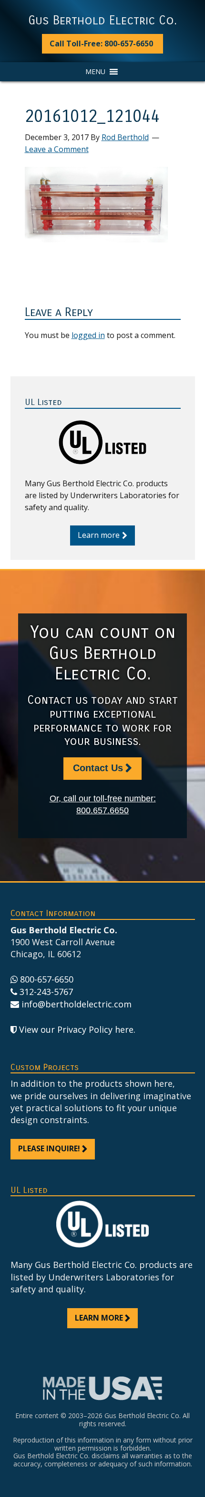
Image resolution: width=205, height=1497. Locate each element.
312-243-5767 (46, 991)
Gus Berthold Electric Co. (102, 20)
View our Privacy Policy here (76, 1029)
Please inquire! (49, 1148)
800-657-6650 (46, 979)
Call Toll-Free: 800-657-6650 (101, 43)
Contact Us (98, 768)
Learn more (99, 535)
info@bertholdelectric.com (76, 1004)
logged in (88, 335)
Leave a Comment (57, 149)
